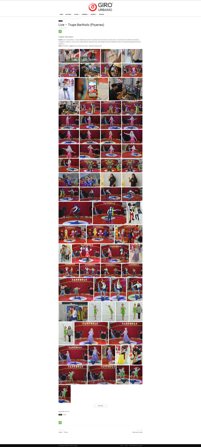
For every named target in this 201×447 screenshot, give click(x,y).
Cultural (64, 18)
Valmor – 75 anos (63, 432)
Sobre (121, 445)
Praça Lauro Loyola (137, 432)
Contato (126, 445)
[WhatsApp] (60, 31)
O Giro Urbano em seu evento (135, 445)
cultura (64, 414)
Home (60, 18)
